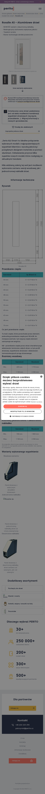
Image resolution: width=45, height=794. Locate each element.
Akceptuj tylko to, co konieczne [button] (22, 411)
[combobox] (41, 377)
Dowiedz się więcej (36, 402)
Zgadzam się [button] (22, 406)
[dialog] (22, 397)
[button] (22, 416)
